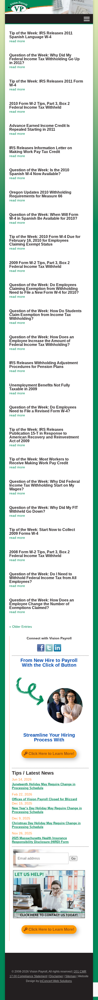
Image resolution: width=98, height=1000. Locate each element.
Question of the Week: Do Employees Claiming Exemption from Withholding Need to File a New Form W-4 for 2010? (44, 288)
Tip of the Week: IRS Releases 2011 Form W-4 (46, 83)
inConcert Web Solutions (56, 981)
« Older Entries (20, 626)
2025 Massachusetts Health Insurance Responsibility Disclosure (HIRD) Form (40, 840)
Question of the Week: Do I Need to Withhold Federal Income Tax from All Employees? (42, 578)
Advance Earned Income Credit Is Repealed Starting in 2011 (39, 127)
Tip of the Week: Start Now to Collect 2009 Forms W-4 (42, 531)
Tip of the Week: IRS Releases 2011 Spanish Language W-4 (41, 35)
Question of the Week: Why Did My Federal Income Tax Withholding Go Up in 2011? (44, 59)
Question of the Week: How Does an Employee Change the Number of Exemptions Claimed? (41, 604)
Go (73, 858)
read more (17, 41)
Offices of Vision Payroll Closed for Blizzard (44, 799)
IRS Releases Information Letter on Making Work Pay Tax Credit (40, 150)
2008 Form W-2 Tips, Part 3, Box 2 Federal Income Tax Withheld (39, 554)
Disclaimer (56, 976)
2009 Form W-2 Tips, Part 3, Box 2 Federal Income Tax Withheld (39, 265)
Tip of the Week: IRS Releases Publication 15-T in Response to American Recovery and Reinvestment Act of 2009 (44, 435)
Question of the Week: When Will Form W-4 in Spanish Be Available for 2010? (43, 216)
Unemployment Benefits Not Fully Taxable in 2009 (39, 387)
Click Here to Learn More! (51, 754)
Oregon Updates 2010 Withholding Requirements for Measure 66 (40, 194)
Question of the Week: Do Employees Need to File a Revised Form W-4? (42, 409)
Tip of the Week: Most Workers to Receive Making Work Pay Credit (39, 461)
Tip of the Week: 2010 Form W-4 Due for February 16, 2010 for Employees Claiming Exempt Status (44, 240)
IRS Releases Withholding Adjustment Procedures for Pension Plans (43, 365)
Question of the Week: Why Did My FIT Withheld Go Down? (43, 509)
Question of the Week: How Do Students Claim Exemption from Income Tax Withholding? (45, 315)
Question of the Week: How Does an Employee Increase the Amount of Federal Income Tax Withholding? (41, 341)
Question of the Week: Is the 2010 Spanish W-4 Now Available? (39, 172)
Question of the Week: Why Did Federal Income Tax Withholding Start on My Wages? (44, 485)
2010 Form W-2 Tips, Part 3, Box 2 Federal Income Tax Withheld (39, 105)
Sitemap (70, 976)
